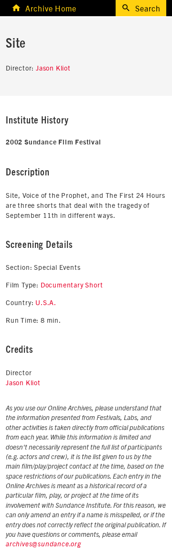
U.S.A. (45, 302)
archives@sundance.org (43, 544)
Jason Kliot (53, 67)
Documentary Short (72, 284)
